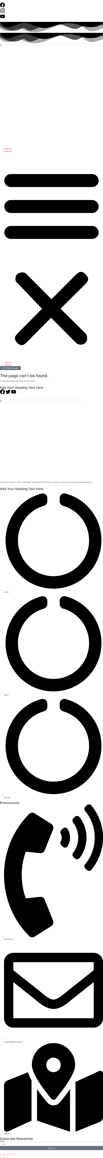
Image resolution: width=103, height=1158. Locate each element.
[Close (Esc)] (13, 1154)
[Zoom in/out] (1, 1154)
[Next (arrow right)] (5, 1157)
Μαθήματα (8, 151)
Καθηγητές (8, 149)
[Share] (9, 1154)
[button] (51, 256)
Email (2, 1141)
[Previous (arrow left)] (1, 1157)
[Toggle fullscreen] (5, 1154)
